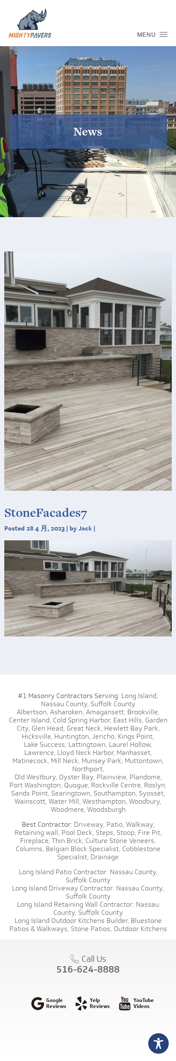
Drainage (105, 857)
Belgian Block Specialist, (83, 849)
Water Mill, (65, 801)
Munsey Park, (102, 761)
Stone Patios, (91, 929)
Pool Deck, (78, 832)
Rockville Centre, (116, 785)
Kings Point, (136, 736)
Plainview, (112, 777)
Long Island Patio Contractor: (63, 872)
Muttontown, (144, 761)
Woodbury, (145, 801)
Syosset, (152, 793)
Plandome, (145, 777)
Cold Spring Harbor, (82, 720)
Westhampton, (104, 801)
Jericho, (104, 736)
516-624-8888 (88, 969)
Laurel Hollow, (130, 744)
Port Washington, (35, 785)
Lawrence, (40, 753)
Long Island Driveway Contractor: (63, 888)
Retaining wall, (37, 832)
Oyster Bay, (77, 777)
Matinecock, (30, 761)
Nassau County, (65, 704)
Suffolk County (113, 704)
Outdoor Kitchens (140, 929)
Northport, (88, 769)
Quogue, (76, 785)
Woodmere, (68, 809)
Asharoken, (67, 712)
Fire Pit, (150, 832)
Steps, (105, 832)
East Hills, (128, 720)
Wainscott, (31, 801)
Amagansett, (106, 712)
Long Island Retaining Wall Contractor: (75, 904)
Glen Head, (48, 728)
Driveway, (89, 824)
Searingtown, (71, 793)
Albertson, (32, 712)
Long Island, (139, 696)
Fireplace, (35, 841)
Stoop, (126, 832)
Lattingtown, (87, 744)
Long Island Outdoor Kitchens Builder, (72, 921)
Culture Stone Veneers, (120, 841)
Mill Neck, (65, 761)
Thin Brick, (68, 841)
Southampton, (115, 793)
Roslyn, (155, 785)
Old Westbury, (36, 777)
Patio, (115, 824)
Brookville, (143, 712)
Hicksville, (37, 736)
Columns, (30, 849)
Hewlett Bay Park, (132, 728)
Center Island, (30, 720)
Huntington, (72, 736)
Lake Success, (45, 744)
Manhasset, (134, 753)
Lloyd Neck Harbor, (86, 753)
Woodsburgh (106, 809)
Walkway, (140, 824)
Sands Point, (30, 793)
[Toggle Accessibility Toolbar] (158, 1043)
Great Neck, (85, 728)
